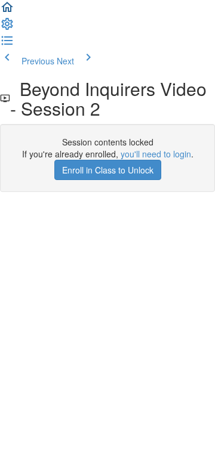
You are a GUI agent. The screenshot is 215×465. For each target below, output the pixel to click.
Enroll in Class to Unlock (107, 170)
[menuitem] (7, 27)
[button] (7, 11)
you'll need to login (156, 154)
